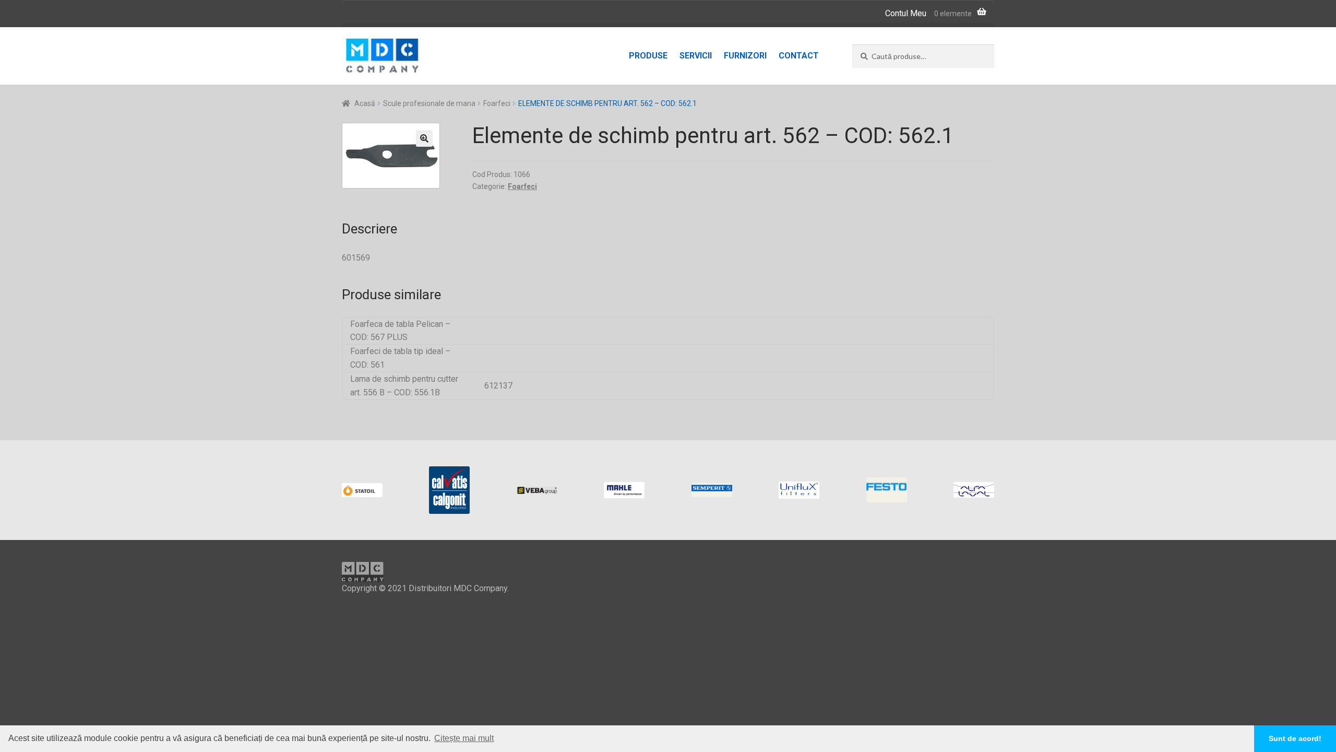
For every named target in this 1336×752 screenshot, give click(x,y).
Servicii (695, 56)
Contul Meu (905, 13)
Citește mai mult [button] (464, 738)
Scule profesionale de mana (429, 103)
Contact (799, 56)
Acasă (364, 103)
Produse (648, 56)
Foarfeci (496, 103)
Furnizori (745, 56)
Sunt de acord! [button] (1295, 738)
